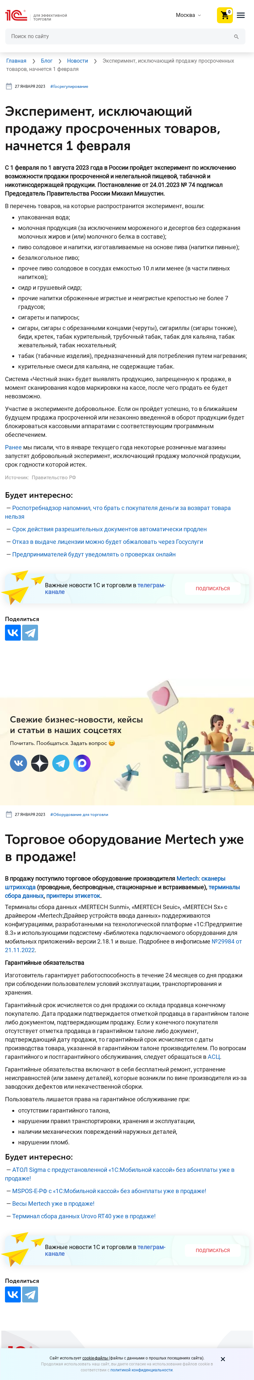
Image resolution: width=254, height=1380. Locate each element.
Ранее (13, 447)
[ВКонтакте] (13, 633)
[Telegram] (30, 633)
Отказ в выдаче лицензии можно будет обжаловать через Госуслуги (107, 541)
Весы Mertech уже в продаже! (53, 1203)
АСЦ (214, 1056)
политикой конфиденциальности (141, 1370)
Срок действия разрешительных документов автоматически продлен (109, 529)
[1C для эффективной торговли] (41, 15)
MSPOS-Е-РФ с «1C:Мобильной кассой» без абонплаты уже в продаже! (109, 1190)
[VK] (18, 763)
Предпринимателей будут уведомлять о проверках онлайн (94, 554)
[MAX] (82, 763)
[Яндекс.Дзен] (39, 763)
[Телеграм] (60, 763)
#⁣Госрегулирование (69, 86)
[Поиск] (236, 36)
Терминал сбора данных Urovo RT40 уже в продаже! (84, 1216)
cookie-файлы (95, 1358)
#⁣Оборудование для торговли (79, 814)
